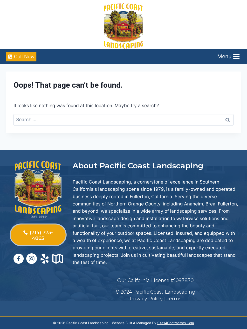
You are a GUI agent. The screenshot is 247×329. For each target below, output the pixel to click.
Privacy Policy (146, 299)
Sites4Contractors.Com (175, 323)
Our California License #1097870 (155, 280)
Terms (174, 299)
